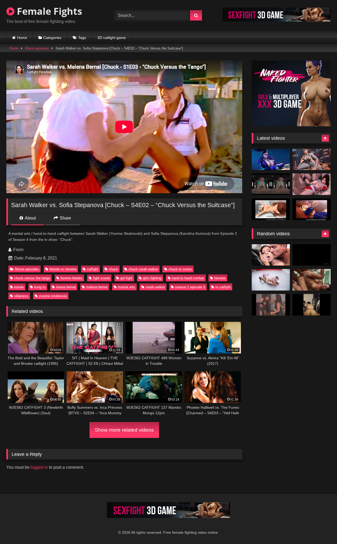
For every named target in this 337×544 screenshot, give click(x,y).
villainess (21, 296)
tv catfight (223, 287)
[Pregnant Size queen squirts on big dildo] (312, 305)
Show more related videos (124, 430)
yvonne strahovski (53, 296)
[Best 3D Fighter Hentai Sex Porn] (312, 184)
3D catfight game (111, 38)
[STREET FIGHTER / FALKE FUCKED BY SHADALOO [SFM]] (271, 209)
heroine (219, 278)
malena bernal (96, 287)
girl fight (126, 278)
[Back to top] (320, 528)
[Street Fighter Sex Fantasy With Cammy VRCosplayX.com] (271, 184)
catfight (92, 269)
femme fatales (71, 278)
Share (65, 218)
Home (22, 38)
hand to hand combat (188, 278)
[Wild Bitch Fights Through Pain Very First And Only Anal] (271, 255)
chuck (113, 269)
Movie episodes (37, 48)
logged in (39, 467)
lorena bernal (66, 287)
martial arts (126, 287)
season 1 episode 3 (190, 287)
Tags (82, 38)
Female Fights (48, 11)
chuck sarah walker (143, 269)
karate (19, 287)
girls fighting (152, 278)
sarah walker (155, 287)
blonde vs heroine (62, 269)
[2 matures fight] (271, 305)
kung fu (40, 287)
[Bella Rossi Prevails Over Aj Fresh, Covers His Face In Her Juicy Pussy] (271, 280)
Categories (52, 38)
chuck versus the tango (32, 278)
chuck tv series (180, 269)
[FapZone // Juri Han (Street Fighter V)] (271, 159)
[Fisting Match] (312, 280)
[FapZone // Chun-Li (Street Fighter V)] (312, 159)
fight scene (101, 278)
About (30, 218)
